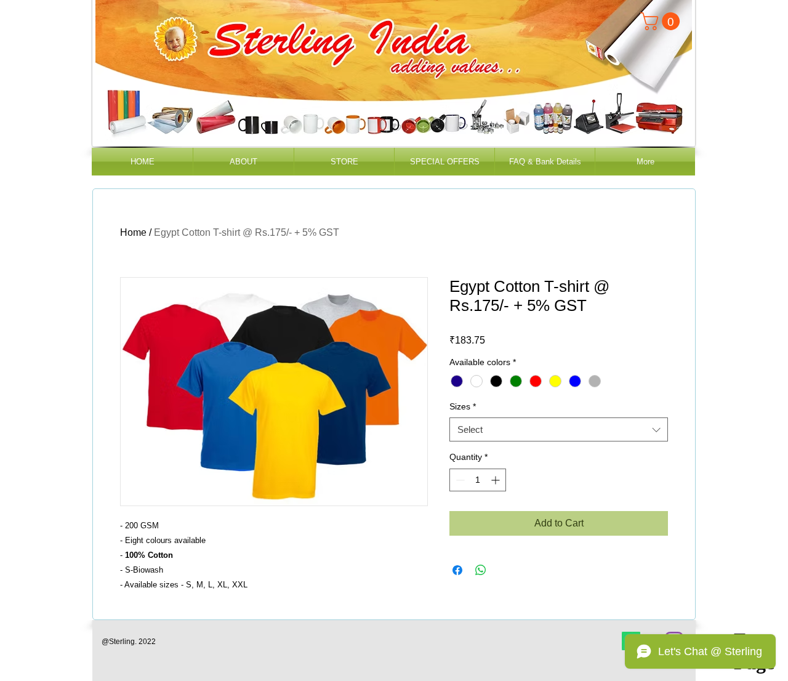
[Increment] (496, 480)
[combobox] (558, 429)
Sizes (462, 406)
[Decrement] (459, 480)
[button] (662, 21)
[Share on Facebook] (457, 570)
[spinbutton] (478, 480)
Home (133, 232)
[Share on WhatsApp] (480, 570)
